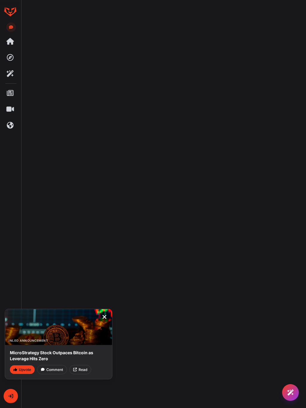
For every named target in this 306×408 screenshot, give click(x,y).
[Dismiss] (104, 317)
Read (83, 369)
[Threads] (10, 41)
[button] (11, 396)
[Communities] (10, 125)
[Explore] (10, 57)
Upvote (25, 369)
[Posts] (10, 93)
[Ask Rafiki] (290, 392)
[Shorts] (10, 109)
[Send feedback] (11, 27)
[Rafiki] (10, 74)
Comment (54, 369)
